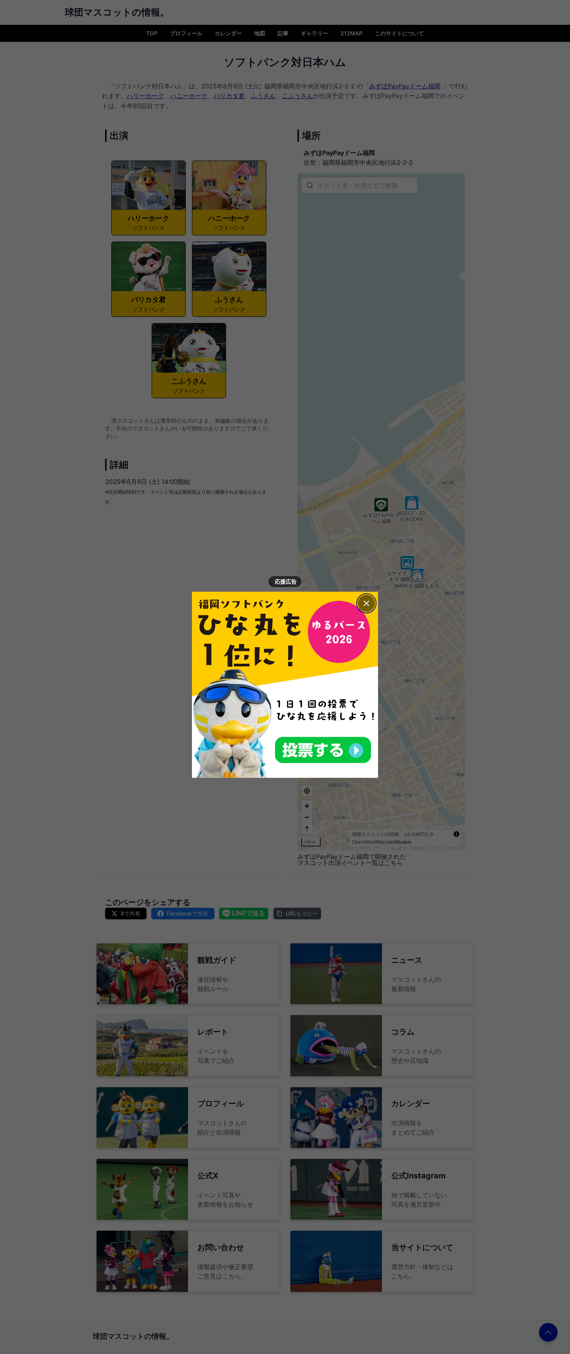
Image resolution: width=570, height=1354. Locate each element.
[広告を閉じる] (366, 603)
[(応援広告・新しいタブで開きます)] (285, 685)
